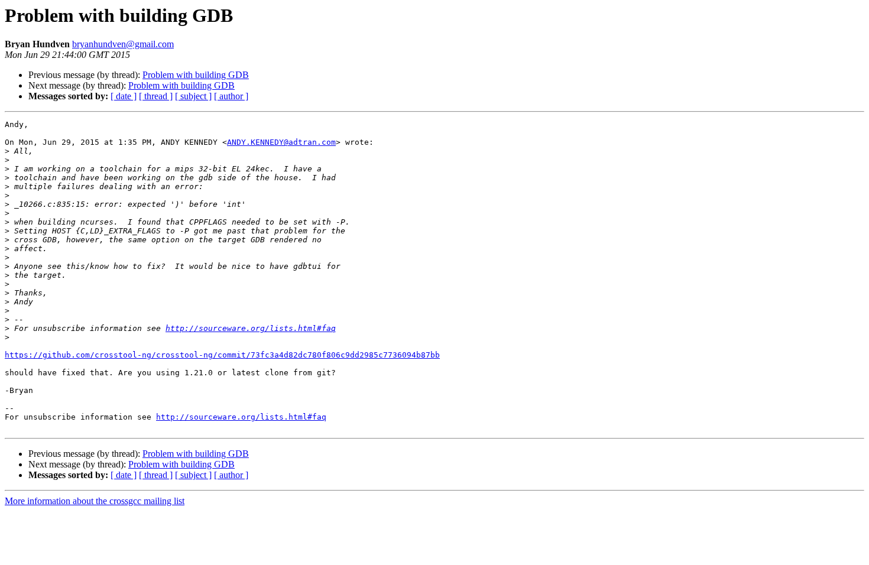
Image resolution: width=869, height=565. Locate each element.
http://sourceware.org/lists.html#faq (251, 328)
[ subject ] (193, 96)
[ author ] (231, 96)
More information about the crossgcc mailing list (94, 501)
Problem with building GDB (195, 75)
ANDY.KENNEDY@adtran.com (281, 142)
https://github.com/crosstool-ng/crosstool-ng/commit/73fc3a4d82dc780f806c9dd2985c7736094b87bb (222, 354)
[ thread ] (156, 96)
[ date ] (124, 96)
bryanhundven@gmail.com (123, 44)
